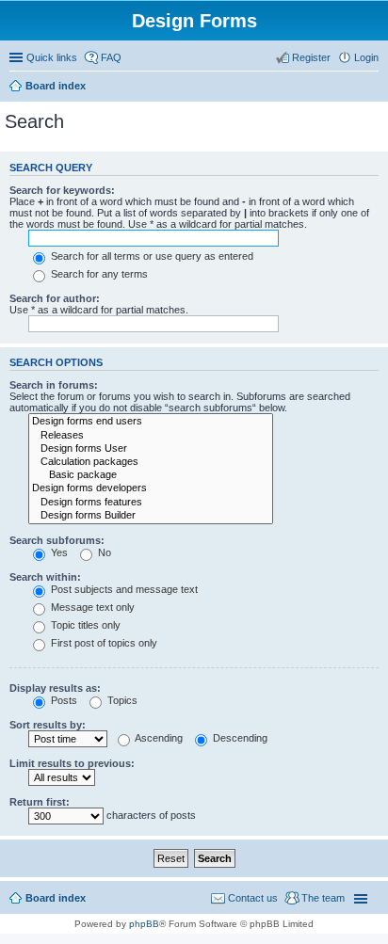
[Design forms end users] (150, 421)
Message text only (91, 607)
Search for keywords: (62, 190)
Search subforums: (57, 540)
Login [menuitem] (366, 57)
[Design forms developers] (150, 488)
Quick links (51, 57)
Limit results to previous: (72, 763)
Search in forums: (53, 385)
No (103, 552)
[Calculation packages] (150, 462)
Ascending (158, 738)
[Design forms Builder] (150, 515)
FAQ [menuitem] (111, 57)
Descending (238, 738)
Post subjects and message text (123, 589)
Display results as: (55, 688)
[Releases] (150, 435)
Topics (121, 700)
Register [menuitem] (311, 57)
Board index (55, 85)
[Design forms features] (150, 502)
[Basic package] (150, 475)
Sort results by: (47, 724)
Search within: (45, 577)
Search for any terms (98, 274)
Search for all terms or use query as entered (150, 256)
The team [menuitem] (323, 898)
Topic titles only (84, 625)
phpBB (144, 924)
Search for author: (54, 298)
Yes (58, 552)
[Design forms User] (150, 449)
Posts (62, 700)
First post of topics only (102, 642)
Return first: (39, 802)
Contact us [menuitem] (253, 898)
